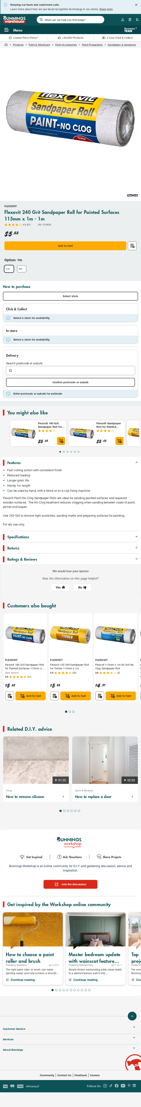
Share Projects (112, 857)
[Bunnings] (14, 22)
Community (47, 1075)
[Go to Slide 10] (85, 990)
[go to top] (132, 1016)
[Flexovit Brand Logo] (132, 195)
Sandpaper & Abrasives (122, 44)
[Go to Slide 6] (78, 452)
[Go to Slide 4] (71, 452)
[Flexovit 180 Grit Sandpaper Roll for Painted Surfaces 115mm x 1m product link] (23, 433)
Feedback (81, 1075)
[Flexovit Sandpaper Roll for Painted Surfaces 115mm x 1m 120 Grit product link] (81, 433)
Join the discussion (73, 884)
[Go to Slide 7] (74, 990)
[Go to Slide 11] (89, 990)
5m (20, 268)
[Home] (6, 44)
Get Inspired (34, 856)
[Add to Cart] (61, 441)
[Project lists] (130, 19)
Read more (106, 9)
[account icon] (122, 19)
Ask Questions (72, 857)
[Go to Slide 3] (67, 452)
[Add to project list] (132, 245)
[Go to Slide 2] (64, 452)
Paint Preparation (92, 44)
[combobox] (70, 19)
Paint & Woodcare (39, 44)
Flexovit (10, 206)
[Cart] (137, 19)
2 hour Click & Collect (120, 37)
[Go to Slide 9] (82, 990)
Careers (95, 1075)
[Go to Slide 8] (78, 990)
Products (18, 44)
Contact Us (64, 1075)
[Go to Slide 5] (75, 452)
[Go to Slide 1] (60, 452)
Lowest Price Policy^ (25, 37)
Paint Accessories (66, 44)
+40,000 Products (73, 37)
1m (8, 268)
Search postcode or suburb (24, 363)
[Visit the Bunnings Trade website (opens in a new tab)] (130, 29)
